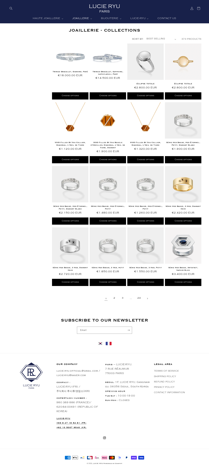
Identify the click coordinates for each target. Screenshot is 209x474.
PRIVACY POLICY (164, 387)
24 (139, 298)
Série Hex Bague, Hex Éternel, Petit (108, 207)
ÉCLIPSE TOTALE (145, 84)
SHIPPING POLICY (165, 377)
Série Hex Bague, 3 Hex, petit (108, 267)
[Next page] (147, 298)
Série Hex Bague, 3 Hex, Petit (145, 267)
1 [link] (106, 298)
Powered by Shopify (112, 463)
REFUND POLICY (164, 382)
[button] (11, 8)
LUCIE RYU (98, 463)
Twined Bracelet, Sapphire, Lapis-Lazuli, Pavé (108, 73)
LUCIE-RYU (63, 418)
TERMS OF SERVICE (166, 371)
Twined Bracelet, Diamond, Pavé (70, 72)
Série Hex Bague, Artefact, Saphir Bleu (183, 268)
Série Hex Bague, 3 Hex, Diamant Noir (183, 207)
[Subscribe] (128, 330)
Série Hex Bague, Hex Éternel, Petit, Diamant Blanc (183, 143)
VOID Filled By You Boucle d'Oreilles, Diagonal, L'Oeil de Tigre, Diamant (108, 145)
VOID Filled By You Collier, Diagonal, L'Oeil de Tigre (70, 143)
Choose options (70, 96)
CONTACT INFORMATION (169, 393)
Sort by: (137, 39)
